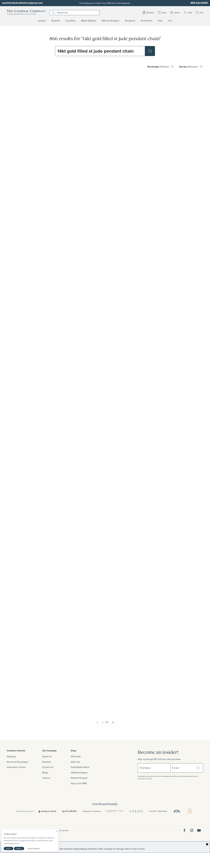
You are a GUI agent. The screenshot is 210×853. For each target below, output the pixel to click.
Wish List (75, 761)
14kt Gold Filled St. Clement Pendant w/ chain (163, 303)
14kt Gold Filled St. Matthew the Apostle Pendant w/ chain (103, 627)
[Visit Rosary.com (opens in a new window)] (114, 811)
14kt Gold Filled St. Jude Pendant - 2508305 (30, 141)
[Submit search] (53, 12)
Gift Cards (76, 756)
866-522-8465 (199, 3)
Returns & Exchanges (17, 761)
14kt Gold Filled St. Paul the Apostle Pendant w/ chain (167, 546)
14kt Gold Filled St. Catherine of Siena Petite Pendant (167, 384)
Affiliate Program (79, 772)
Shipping (11, 756)
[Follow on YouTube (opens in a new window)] (199, 830)
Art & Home (146, 20)
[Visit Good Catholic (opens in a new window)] (69, 811)
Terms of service (61, 830)
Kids (160, 20)
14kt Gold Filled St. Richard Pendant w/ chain (30, 384)
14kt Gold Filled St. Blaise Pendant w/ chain (95, 546)
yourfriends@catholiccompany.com (22, 3)
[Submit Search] (150, 51)
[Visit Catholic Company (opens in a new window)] (25, 811)
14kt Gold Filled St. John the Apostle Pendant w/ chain (101, 303)
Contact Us (47, 767)
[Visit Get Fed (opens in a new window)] (177, 811)
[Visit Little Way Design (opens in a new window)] (190, 811)
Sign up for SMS (79, 783)
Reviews (46, 761)
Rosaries (55, 20)
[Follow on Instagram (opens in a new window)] (192, 830)
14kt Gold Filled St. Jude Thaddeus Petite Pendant (32, 222)
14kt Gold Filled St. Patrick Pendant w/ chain (29, 627)
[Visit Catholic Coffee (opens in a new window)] (47, 811)
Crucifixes (70, 20)
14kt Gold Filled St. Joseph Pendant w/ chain (29, 303)
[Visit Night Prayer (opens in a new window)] (158, 811)
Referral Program (79, 777)
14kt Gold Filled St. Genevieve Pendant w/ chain (164, 222)
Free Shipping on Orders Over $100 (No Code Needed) (105, 3)
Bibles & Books (88, 20)
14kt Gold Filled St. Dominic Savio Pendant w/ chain (99, 708)
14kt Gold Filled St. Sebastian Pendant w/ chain (164, 708)
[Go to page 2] (112, 722)
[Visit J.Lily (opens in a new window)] (136, 811)
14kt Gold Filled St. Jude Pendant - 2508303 (96, 222)
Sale (170, 20)
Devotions (130, 20)
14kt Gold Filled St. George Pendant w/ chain (163, 465)
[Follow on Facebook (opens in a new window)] (184, 830)
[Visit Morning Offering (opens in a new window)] (91, 811)
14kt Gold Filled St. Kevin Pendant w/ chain (29, 465)
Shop (73, 750)
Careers (46, 777)
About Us (47, 756)
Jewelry (42, 20)
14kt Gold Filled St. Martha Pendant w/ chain (96, 465)
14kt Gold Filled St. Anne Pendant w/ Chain (29, 708)
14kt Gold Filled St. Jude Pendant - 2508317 (162, 141)
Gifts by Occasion (110, 20)
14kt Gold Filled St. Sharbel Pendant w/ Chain (30, 546)
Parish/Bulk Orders (80, 767)
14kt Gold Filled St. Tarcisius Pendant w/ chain (163, 627)
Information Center (16, 767)
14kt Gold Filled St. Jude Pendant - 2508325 (96, 141)
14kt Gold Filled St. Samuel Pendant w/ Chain (96, 384)
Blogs (45, 772)
